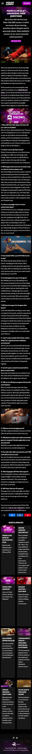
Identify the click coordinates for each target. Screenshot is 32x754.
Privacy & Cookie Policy (10, 748)
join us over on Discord (16, 508)
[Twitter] (16, 738)
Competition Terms (22, 748)
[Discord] (13, 738)
